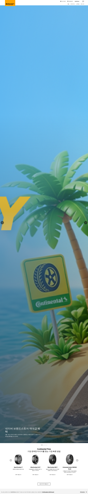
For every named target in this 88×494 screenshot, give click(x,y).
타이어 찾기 (64, 1)
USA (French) (51, 492)
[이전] (2, 222)
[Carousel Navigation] (44, 460)
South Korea (77, 1)
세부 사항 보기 (18, 474)
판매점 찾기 (71, 1)
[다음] (85, 222)
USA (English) (45, 492)
